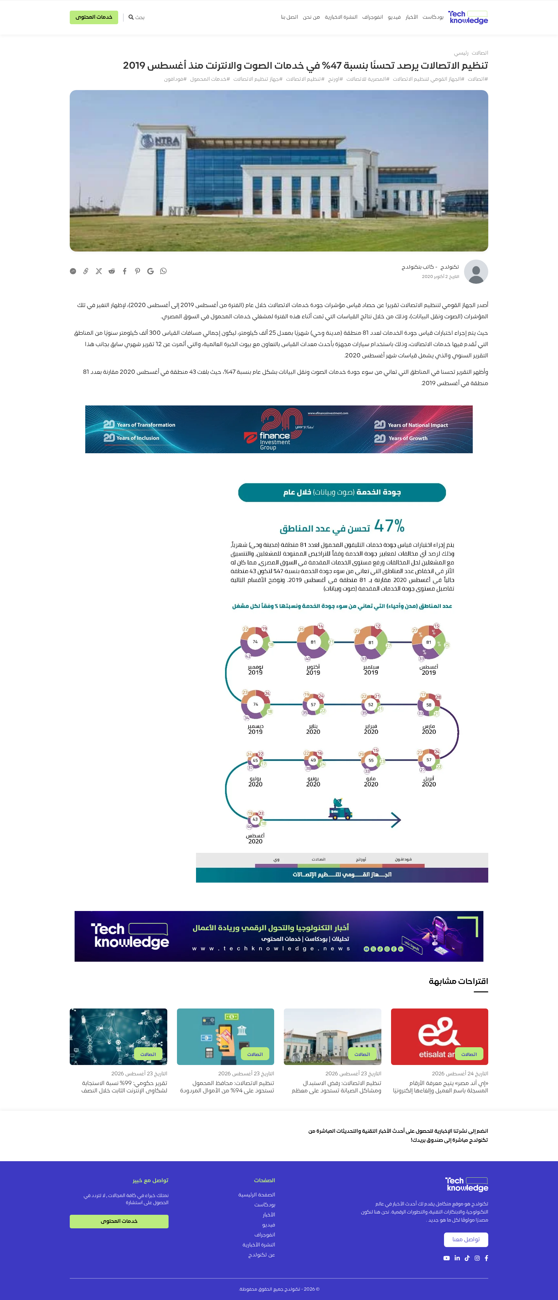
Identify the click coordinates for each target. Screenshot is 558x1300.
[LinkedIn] (457, 1259)
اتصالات (480, 53)
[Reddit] (111, 271)
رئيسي (461, 53)
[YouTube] (446, 1259)
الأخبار (412, 17)
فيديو (394, 17)
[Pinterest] (137, 271)
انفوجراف (372, 17)
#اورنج (335, 79)
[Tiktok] (467, 1259)
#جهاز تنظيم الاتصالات (258, 79)
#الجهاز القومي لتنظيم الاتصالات (429, 79)
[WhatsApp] (163, 272)
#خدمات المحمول (210, 79)
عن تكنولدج (261, 1255)
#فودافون (175, 79)
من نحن (311, 17)
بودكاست (433, 17)
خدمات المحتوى (94, 17)
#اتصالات (478, 79)
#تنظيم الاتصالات (305, 79)
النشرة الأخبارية (259, 1245)
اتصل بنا (289, 17)
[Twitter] (99, 271)
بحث (139, 17)
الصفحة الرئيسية (256, 1195)
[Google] (150, 271)
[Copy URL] (86, 271)
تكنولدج (449, 267)
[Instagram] (477, 1259)
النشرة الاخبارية (341, 17)
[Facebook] (124, 271)
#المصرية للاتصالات (368, 79)
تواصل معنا (466, 1240)
